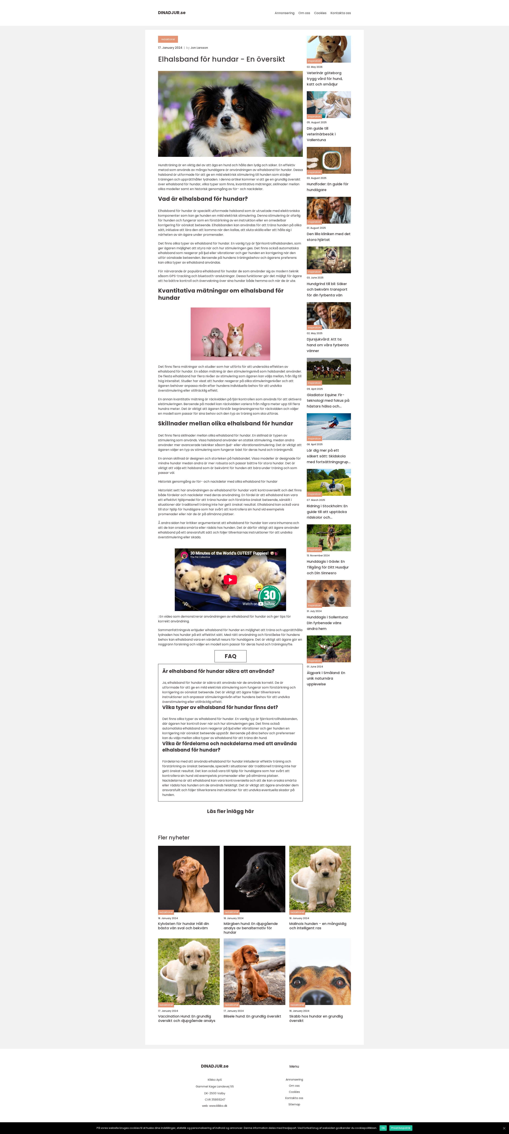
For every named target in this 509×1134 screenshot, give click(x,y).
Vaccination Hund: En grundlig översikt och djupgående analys (186, 1018)
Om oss (304, 13)
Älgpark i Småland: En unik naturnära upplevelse (326, 678)
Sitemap (294, 1104)
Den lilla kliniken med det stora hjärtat (329, 236)
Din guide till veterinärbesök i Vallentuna (321, 134)
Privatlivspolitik (400, 1128)
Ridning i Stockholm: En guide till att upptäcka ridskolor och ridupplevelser (327, 511)
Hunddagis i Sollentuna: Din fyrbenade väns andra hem (327, 623)
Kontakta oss (340, 13)
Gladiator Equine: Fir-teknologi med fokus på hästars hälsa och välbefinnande (328, 400)
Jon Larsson (199, 47)
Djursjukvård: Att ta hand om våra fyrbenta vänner (328, 345)
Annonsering (284, 13)
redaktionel (168, 39)
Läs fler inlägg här (230, 811)
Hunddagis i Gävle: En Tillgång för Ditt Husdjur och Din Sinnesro (328, 567)
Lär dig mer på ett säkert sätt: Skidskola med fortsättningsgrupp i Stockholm (329, 456)
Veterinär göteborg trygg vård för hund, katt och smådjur (325, 78)
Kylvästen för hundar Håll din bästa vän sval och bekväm (183, 926)
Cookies (320, 13)
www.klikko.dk (218, 1106)
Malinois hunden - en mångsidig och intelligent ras (317, 926)
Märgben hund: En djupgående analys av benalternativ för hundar (251, 928)
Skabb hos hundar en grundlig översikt (316, 1018)
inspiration (314, 61)
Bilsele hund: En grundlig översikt (252, 1016)
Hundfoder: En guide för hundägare (328, 186)
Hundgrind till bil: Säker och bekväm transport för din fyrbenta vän (327, 289)
